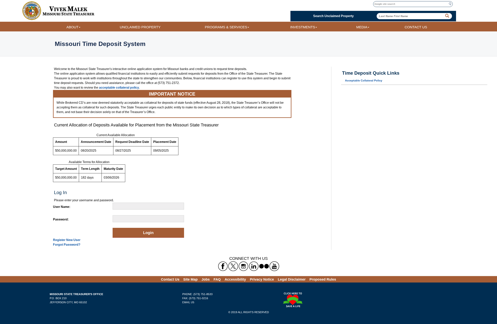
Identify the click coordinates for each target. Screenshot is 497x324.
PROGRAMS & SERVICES (226, 27)
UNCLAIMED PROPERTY (140, 27)
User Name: (61, 206)
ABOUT (72, 27)
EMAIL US (188, 302)
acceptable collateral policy (119, 87)
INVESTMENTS (302, 27)
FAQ (217, 279)
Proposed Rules (322, 279)
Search (451, 3)
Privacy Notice (262, 279)
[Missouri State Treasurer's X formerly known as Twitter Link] (233, 266)
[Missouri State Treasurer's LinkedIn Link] (254, 266)
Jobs (206, 279)
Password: (61, 219)
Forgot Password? (66, 244)
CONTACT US (416, 27)
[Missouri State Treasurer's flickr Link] (264, 266)
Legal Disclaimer (292, 279)
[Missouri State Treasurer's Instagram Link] (243, 266)
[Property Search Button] (447, 16)
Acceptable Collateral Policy (363, 80)
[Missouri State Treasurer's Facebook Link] (223, 266)
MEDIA (361, 27)
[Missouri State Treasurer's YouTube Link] (274, 266)
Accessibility (235, 279)
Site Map (190, 279)
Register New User (66, 240)
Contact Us (170, 279)
